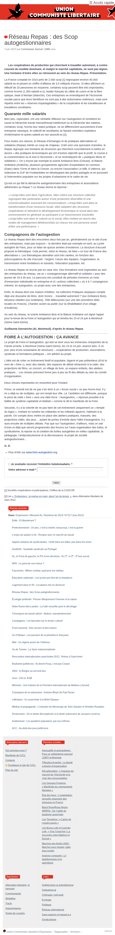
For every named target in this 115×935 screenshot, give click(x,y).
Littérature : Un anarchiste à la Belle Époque (35, 699)
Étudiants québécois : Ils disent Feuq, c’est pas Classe (41, 663)
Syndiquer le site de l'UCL (22, 765)
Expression (22, 515)
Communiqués (13, 893)
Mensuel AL (36, 515)
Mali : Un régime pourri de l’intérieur (31, 642)
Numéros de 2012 (53, 515)
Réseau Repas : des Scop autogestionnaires (35, 592)
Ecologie (46, 900)
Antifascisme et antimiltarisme (58, 885)
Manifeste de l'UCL (15, 755)
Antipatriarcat (49, 890)
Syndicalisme (49, 919)
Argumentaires (13, 908)
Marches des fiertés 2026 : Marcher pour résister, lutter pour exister (56, 847)
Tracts (8, 903)
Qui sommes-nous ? (16, 750)
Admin (108, 931)
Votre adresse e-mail (22, 469)
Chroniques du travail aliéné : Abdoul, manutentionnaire (41, 613)
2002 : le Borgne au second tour (29, 671)
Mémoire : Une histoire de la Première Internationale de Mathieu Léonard (50, 685)
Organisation (61, 931)
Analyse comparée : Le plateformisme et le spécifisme (54, 859)
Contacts (10, 760)
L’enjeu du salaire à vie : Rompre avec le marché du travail (43, 535)
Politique (46, 905)
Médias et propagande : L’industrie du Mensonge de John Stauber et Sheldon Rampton (58, 706)
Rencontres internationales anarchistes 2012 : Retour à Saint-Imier (47, 656)
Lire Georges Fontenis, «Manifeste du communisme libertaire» (57, 787)
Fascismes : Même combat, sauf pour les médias (37, 570)
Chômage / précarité (52, 895)
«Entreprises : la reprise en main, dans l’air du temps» (41, 496)
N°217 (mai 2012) (74, 515)
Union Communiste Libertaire (22, 931)
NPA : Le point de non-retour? (28, 563)
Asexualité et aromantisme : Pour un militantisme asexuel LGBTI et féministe (57, 754)
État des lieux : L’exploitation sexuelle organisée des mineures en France (57, 799)
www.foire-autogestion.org (41, 452)
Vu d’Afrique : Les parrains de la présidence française (40, 635)
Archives (75, 931)
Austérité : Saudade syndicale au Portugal (34, 549)
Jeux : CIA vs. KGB (22, 678)
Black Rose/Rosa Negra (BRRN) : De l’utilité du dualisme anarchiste (55, 811)
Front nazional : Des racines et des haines (34, 628)
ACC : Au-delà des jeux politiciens (30, 728)
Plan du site (11, 770)
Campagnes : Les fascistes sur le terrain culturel (37, 621)
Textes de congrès (15, 913)
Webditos (10, 898)
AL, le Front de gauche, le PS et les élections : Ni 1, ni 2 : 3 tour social (50, 556)
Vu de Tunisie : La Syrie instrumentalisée (33, 649)
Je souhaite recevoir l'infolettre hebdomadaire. (41, 464)
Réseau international (53, 909)
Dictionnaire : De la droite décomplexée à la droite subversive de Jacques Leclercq (56, 714)
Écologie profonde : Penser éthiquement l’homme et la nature (44, 599)
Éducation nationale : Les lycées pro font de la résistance (42, 578)
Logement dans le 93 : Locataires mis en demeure (38, 585)
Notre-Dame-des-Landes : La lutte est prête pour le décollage (44, 606)
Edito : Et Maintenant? (24, 520)
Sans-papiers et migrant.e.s (56, 914)
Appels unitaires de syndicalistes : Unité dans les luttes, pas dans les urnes (51, 542)
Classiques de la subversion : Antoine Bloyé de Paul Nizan (43, 692)
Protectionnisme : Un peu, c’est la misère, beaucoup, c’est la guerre (47, 527)
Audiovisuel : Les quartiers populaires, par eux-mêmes (41, 721)
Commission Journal (32, 49)
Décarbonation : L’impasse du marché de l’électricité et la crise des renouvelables (58, 774)
